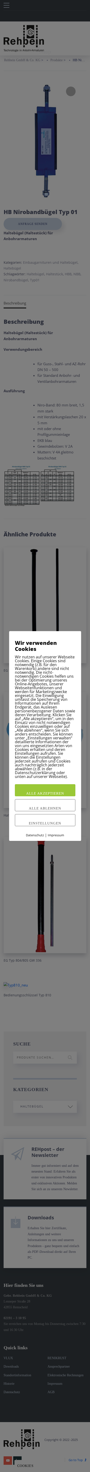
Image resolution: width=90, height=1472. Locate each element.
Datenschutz (35, 835)
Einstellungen (45, 823)
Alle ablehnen (45, 808)
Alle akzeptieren (45, 793)
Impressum (56, 835)
